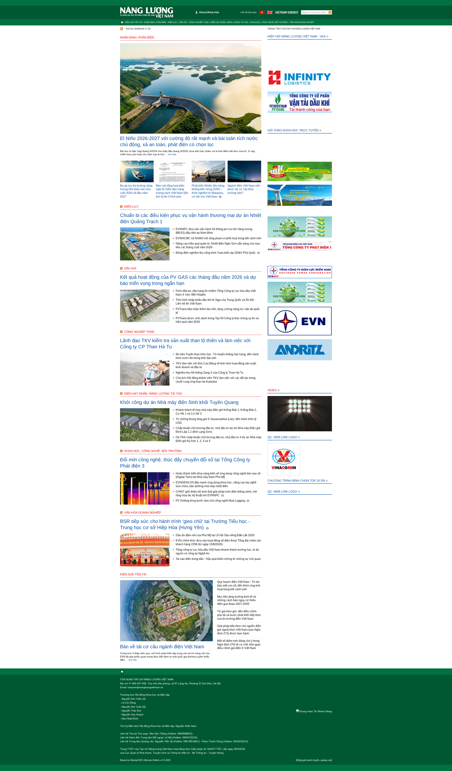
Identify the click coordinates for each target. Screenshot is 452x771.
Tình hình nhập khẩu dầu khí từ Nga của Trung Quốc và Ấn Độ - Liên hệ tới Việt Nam (215, 301)
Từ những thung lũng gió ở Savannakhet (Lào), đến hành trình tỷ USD (216, 421)
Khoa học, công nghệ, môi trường (269, 22)
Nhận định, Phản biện (155, 22)
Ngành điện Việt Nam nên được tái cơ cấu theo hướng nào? (244, 189)
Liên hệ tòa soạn (248, 12)
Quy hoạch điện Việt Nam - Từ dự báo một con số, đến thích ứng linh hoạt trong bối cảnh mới (238, 585)
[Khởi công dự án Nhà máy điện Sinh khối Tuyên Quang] (145, 424)
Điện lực (172, 22)
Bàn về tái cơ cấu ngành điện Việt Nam (162, 646)
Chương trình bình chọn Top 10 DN (296, 480)
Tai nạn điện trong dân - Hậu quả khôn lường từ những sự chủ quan (218, 558)
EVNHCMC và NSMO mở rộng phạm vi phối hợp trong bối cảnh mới (218, 238)
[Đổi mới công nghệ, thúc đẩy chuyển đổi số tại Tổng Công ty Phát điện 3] (145, 488)
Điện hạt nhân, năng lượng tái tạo (229, 22)
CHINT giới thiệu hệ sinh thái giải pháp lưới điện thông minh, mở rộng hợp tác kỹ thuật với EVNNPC (216, 493)
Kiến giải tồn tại (133, 22)
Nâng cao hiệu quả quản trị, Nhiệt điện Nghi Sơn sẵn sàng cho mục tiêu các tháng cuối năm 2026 (218, 245)
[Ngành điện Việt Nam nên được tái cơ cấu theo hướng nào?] (244, 171)
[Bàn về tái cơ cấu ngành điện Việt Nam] (166, 611)
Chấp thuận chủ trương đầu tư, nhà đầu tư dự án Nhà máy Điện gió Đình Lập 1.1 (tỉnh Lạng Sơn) (218, 430)
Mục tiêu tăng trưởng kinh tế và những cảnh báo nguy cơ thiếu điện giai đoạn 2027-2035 (236, 600)
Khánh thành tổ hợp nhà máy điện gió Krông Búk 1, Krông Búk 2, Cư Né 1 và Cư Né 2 (216, 411)
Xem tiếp (172, 154)
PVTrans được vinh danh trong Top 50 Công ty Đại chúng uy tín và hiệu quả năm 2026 (217, 320)
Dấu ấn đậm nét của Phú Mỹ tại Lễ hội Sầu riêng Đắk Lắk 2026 (215, 535)
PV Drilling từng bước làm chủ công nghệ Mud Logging (211, 500)
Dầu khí (183, 22)
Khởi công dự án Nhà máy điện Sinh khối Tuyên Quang (179, 402)
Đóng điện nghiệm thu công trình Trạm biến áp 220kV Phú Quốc (216, 252)
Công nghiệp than (199, 22)
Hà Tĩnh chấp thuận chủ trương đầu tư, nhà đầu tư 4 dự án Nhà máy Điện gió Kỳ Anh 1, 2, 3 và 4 (218, 439)
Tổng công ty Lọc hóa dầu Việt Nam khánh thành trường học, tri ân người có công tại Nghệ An (217, 551)
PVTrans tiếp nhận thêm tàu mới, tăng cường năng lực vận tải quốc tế (218, 311)
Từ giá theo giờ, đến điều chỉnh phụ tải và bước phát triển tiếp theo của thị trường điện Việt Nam (239, 615)
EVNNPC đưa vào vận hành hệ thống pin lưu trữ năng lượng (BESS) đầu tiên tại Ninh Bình (214, 231)
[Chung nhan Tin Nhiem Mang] (314, 711)
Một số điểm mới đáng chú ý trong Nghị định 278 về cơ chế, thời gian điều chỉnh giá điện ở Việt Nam (238, 644)
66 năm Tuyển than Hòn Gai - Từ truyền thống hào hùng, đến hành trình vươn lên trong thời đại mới (217, 356)
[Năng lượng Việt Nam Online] (146, 12)
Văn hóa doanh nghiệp (302, 22)
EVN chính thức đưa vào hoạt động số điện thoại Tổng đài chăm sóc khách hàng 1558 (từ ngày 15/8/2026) (218, 542)
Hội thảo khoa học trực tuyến (293, 130)
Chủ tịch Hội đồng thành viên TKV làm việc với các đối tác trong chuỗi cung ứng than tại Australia (215, 379)
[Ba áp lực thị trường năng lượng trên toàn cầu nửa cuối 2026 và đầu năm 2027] (137, 171)
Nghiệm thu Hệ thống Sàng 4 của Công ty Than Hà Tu (209, 372)
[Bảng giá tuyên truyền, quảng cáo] (314, 760)
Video (272, 390)
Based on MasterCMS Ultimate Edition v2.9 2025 (145, 760)
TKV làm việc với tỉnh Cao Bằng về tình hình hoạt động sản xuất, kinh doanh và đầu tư (216, 365)
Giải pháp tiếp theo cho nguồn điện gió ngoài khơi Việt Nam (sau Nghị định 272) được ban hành (239, 629)
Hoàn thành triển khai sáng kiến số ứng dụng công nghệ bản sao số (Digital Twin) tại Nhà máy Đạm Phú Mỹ (218, 475)
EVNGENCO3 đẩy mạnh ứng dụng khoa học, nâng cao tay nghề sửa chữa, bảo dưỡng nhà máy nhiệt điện (216, 484)
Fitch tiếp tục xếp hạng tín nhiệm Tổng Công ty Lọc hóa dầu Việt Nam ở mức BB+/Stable (216, 292)
